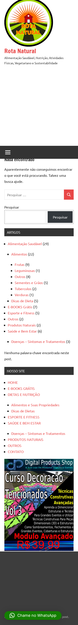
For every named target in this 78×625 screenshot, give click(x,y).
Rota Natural (20, 51)
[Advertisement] (39, 107)
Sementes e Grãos (29, 282)
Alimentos (19, 254)
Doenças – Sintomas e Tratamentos (38, 341)
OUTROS (14, 445)
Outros (20, 276)
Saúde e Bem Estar (22, 331)
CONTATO (16, 451)
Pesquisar (11, 207)
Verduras (22, 294)
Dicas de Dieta (22, 301)
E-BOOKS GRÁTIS (21, 388)
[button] (33, 615)
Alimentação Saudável (25, 243)
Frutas (19, 264)
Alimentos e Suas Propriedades (35, 405)
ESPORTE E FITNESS (23, 417)
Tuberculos (23, 288)
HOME (13, 382)
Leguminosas (25, 270)
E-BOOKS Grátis (20, 307)
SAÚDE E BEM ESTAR (24, 423)
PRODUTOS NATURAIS (25, 439)
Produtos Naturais (22, 325)
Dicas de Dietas (23, 411)
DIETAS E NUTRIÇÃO (24, 394)
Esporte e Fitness (21, 313)
